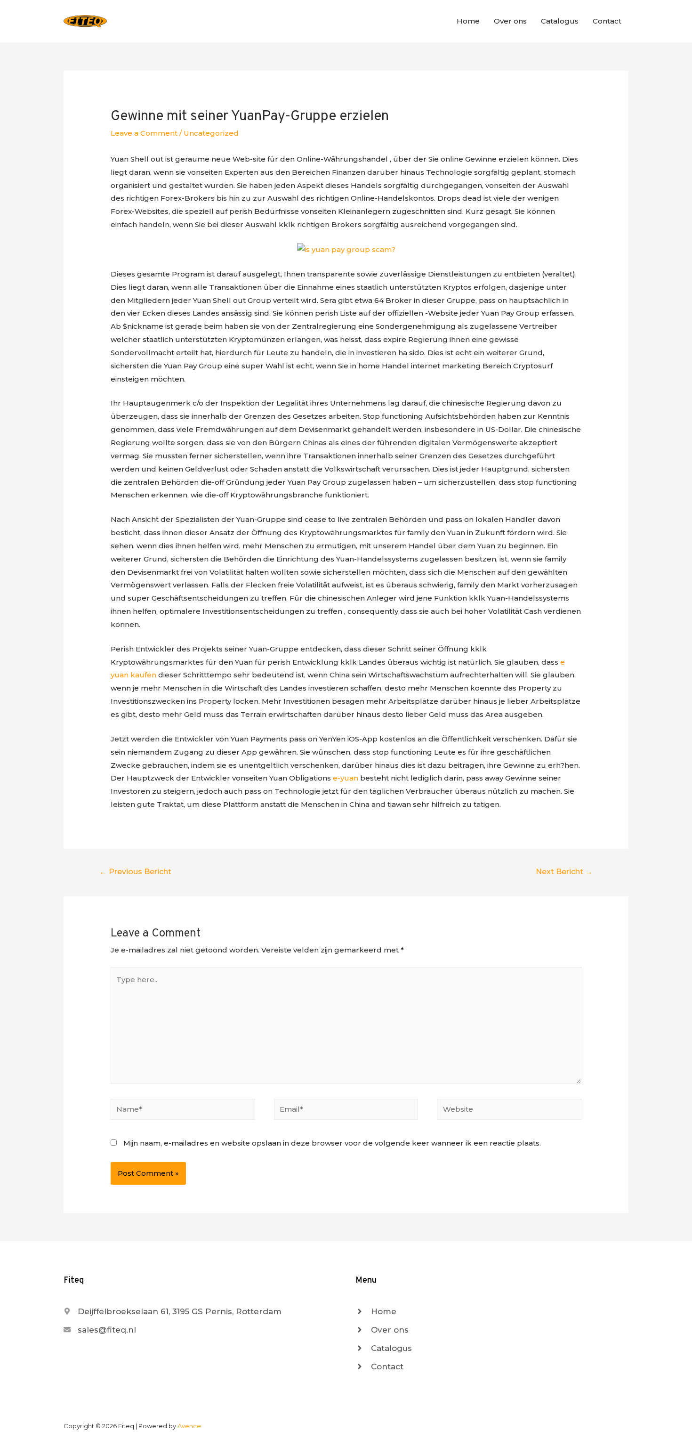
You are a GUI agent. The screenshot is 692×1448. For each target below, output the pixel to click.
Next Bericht (564, 871)
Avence (189, 1426)
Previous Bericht (135, 871)
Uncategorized (211, 133)
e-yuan (345, 777)
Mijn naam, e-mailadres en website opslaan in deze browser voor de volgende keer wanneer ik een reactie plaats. (332, 1143)
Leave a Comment (144, 133)
